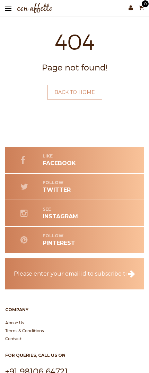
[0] (141, 8)
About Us (14, 322)
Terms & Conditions (24, 330)
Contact (13, 338)
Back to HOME (74, 92)
